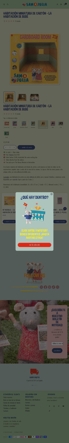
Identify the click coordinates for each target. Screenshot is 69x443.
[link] (34, 214)
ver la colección (34, 245)
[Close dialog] (51, 194)
